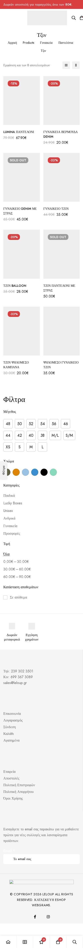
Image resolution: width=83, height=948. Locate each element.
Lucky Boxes (12, 503)
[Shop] (25, 942)
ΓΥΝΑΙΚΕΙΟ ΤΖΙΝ (56, 208)
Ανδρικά (9, 518)
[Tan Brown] (16, 472)
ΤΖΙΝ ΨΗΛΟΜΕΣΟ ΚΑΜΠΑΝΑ (16, 364)
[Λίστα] (66, 65)
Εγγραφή (75, 853)
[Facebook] (35, 917)
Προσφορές (11, 533)
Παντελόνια (65, 42)
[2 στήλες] (76, 65)
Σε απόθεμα (18, 597)
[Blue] (34, 472)
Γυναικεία (46, 42)
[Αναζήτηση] (74, 18)
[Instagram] (48, 917)
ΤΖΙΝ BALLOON (14, 285)
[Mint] (53, 472)
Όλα (6, 554)
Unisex (8, 510)
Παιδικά (9, 495)
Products (28, 42)
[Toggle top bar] (78, 4)
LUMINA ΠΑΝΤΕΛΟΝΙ (18, 132)
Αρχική (12, 42)
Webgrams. (41, 905)
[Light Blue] (25, 472)
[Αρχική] (8, 942)
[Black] (44, 472)
